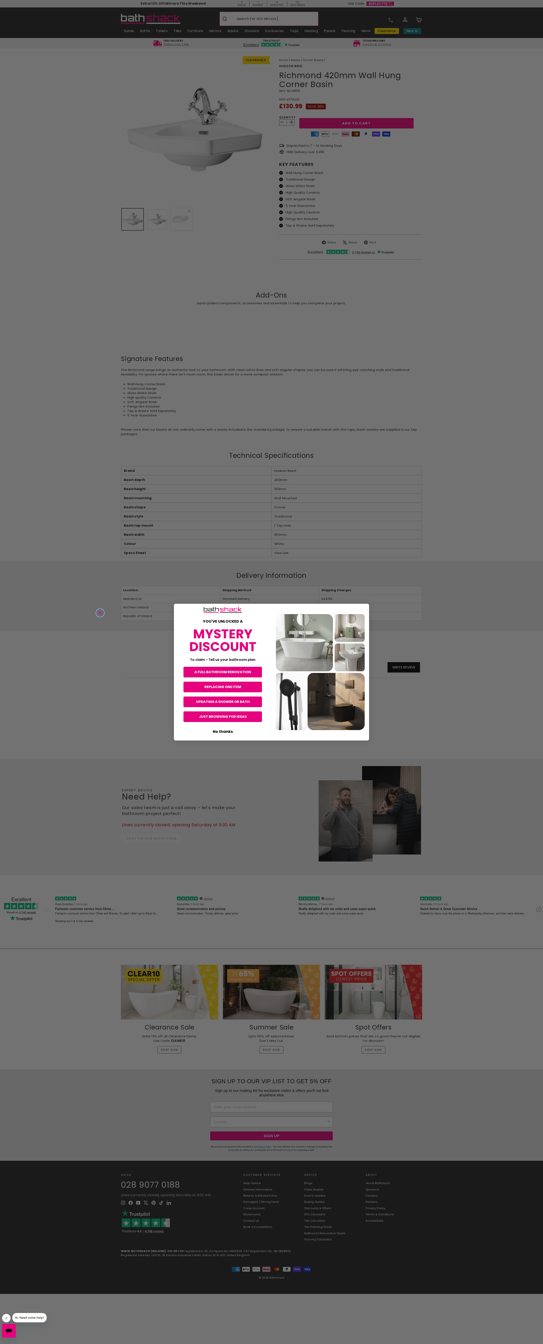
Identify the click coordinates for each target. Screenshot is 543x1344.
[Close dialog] (100, 613)
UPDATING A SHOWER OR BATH (223, 701)
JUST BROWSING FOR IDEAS (223, 716)
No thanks (223, 731)
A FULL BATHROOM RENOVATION (223, 672)
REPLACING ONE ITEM (222, 686)
